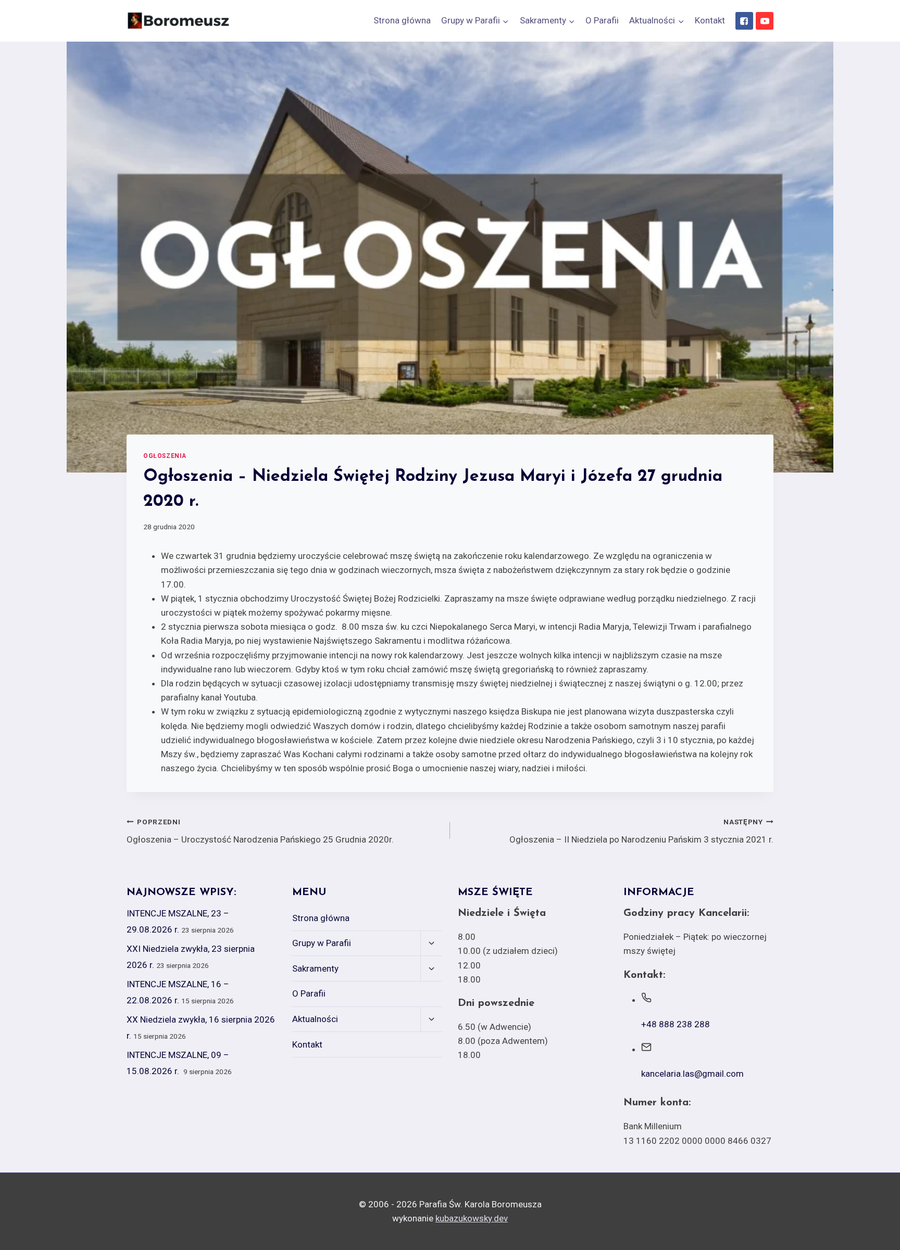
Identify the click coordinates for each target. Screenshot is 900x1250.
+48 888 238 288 (675, 1024)
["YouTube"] (764, 21)
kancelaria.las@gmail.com (692, 1073)
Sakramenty (315, 968)
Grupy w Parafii (321, 943)
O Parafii (602, 20)
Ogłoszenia (164, 456)
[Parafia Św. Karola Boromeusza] (179, 20)
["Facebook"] (744, 21)
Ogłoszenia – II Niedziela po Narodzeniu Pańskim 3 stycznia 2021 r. (641, 831)
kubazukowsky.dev (471, 1218)
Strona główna (402, 20)
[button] (505, 20)
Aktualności (315, 1019)
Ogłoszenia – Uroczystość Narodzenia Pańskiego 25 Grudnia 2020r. (260, 831)
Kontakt (710, 20)
